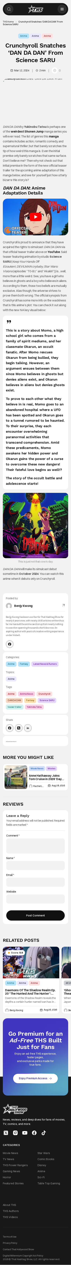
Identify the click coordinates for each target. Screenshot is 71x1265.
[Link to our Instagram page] (15, 1133)
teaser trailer (15, 706)
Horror (7, 1177)
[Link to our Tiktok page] (44, 1133)
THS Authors (11, 1211)
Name (10, 858)
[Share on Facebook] (9, 728)
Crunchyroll (44, 693)
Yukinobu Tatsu (34, 706)
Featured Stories (13, 1183)
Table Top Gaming (48, 1183)
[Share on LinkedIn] (28, 728)
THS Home (8, 21)
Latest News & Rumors (45, 664)
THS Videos (10, 1217)
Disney (41, 1165)
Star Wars (43, 1153)
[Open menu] (62, 9)
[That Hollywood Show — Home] (35, 9)
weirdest (17, 131)
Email (10, 875)
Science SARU (47, 700)
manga (54, 136)
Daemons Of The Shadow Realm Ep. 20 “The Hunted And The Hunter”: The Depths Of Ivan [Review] (30, 992)
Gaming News (11, 1171)
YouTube (54, 252)
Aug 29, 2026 (58, 785)
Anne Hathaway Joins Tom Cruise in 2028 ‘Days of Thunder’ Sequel (46, 777)
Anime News (26, 693)
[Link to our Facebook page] (34, 1133)
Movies (51, 768)
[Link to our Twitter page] (6, 1133)
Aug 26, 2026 (50, 1009)
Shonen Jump (34, 131)
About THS (9, 1205)
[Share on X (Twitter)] (19, 728)
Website (11, 891)
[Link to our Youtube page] (25, 1133)
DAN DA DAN (14, 700)
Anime (23, 35)
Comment (13, 835)
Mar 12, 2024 (21, 70)
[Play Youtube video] (35, 217)
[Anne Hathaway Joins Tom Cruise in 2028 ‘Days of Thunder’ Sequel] (16, 777)
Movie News (37, 768)
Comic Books (46, 1159)
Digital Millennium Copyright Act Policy (23, 1255)
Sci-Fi (41, 1177)
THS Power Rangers (15, 1165)
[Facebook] (9, 644)
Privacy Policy (10, 1243)
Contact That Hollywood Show (18, 1249)
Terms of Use (9, 1236)
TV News (8, 1159)
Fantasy (24, 664)
